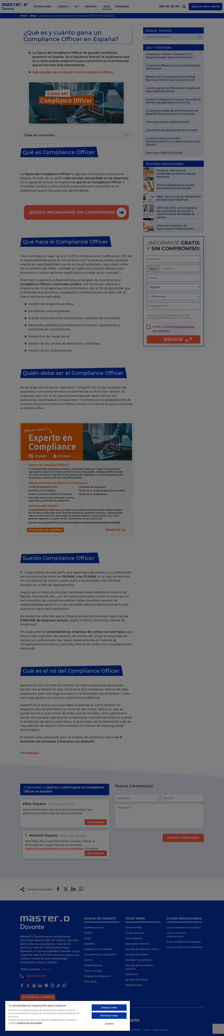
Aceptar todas (109, 1007)
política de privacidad (29, 1023)
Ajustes (109, 1023)
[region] (67, 1016)
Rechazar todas (109, 1015)
